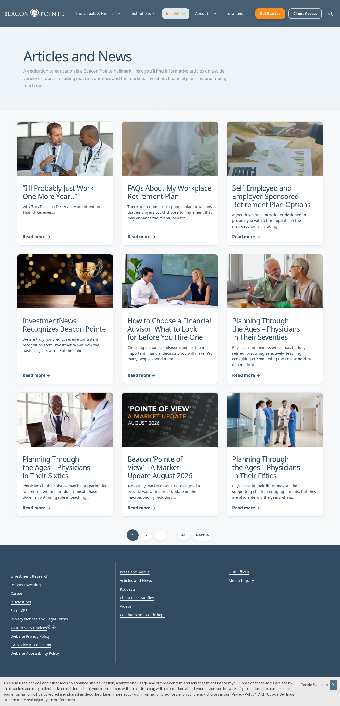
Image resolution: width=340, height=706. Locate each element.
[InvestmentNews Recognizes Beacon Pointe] (65, 281)
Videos (125, 606)
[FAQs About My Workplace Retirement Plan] (170, 149)
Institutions (140, 13)
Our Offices (239, 571)
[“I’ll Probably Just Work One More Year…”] (65, 149)
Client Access (305, 13)
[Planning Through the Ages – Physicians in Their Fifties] (275, 420)
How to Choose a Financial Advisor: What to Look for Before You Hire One (169, 329)
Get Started (270, 13)
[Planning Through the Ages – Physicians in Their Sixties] (65, 420)
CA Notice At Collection (31, 644)
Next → (202, 535)
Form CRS (19, 610)
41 (183, 535)
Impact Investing (26, 584)
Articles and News (136, 580)
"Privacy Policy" (243, 694)
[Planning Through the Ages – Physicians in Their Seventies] (275, 281)
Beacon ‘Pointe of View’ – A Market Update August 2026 (160, 467)
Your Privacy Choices (29, 627)
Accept (333, 685)
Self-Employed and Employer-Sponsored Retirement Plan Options (271, 196)
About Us (203, 13)
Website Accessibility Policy (35, 653)
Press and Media (135, 571)
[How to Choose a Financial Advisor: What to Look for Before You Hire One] (170, 281)
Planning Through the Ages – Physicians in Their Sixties (56, 467)
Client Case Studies (137, 597)
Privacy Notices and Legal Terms (39, 619)
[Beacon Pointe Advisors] (34, 12)
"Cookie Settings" (281, 694)
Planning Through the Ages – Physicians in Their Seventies (266, 329)
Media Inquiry (241, 580)
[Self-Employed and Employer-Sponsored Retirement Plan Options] (275, 149)
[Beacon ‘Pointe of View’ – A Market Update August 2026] (170, 420)
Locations (234, 13)
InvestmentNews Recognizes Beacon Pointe (64, 325)
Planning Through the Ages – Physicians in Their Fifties (266, 467)
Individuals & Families (96, 13)
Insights (173, 13)
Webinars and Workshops (142, 614)
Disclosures (21, 601)
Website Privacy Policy (30, 636)
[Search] (330, 13)
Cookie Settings (314, 685)
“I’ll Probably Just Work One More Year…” (58, 192)
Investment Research (29, 576)
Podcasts (127, 589)
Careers (17, 593)
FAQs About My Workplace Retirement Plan (169, 192)
